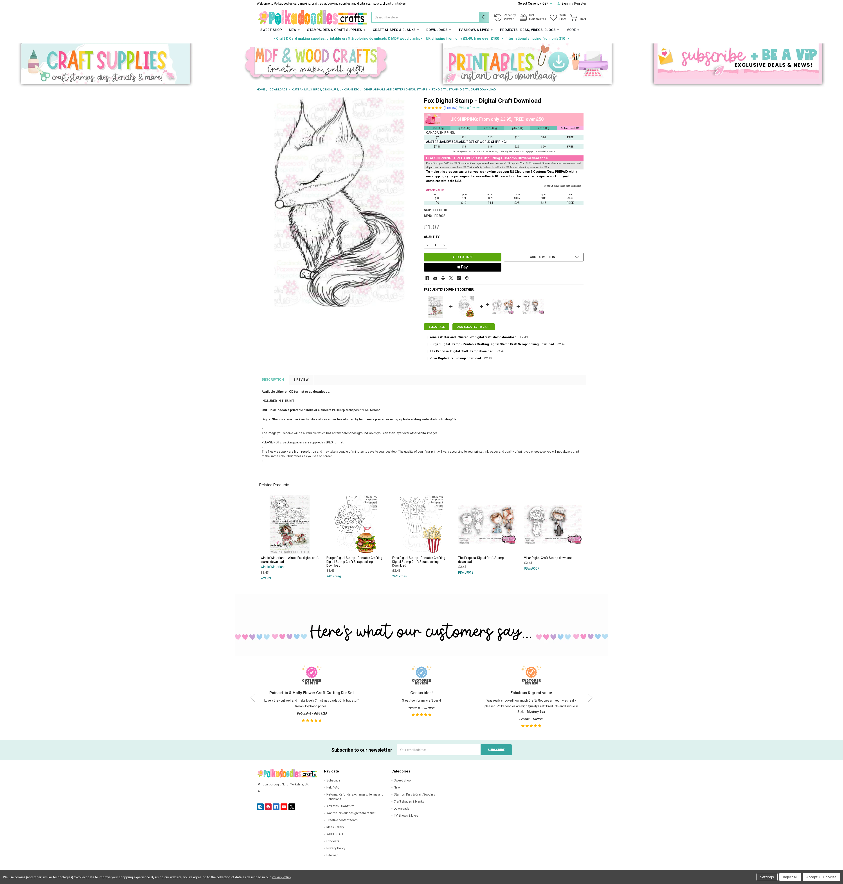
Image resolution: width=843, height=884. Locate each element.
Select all (437, 326)
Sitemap (332, 855)
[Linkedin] (459, 278)
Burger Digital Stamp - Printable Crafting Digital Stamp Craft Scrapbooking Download (492, 344)
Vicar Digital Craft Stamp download (455, 358)
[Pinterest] (466, 278)
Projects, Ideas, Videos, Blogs (528, 30)
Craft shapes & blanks (394, 30)
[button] (105, 65)
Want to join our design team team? (351, 813)
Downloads (437, 30)
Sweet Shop (271, 30)
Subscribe (333, 780)
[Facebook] (427, 278)
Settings (767, 877)
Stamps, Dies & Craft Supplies (334, 30)
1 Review (301, 380)
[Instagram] (260, 806)
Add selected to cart (473, 326)
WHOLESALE (335, 834)
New (292, 30)
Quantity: (432, 237)
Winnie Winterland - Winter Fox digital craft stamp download (473, 337)
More (571, 30)
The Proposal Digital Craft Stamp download (461, 351)
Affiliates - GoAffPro (340, 806)
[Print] (443, 278)
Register (580, 3)
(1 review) (451, 108)
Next (590, 697)
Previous (252, 697)
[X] (451, 278)
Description (273, 380)
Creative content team (342, 820)
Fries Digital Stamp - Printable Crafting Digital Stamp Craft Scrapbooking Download (418, 561)
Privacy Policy (335, 848)
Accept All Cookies (821, 877)
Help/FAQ (333, 787)
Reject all (790, 877)
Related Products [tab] (274, 485)
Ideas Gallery (335, 827)
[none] (339, 202)
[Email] (435, 278)
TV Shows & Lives (473, 30)
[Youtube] (284, 806)
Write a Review (469, 108)
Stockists (332, 841)
